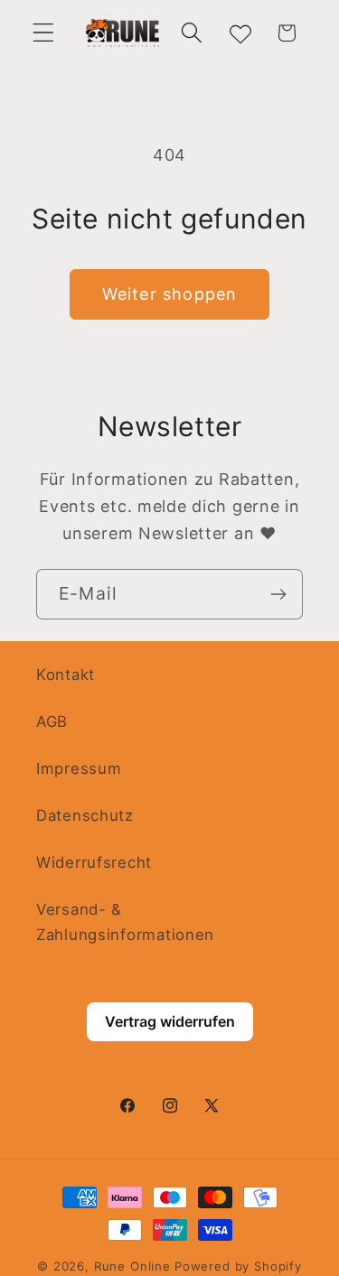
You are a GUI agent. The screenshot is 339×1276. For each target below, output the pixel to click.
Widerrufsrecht (94, 862)
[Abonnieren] (278, 594)
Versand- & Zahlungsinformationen (125, 922)
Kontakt (65, 675)
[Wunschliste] (239, 33)
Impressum (78, 768)
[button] (44, 33)
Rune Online (132, 1266)
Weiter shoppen (170, 293)
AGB (52, 722)
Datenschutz (85, 815)
